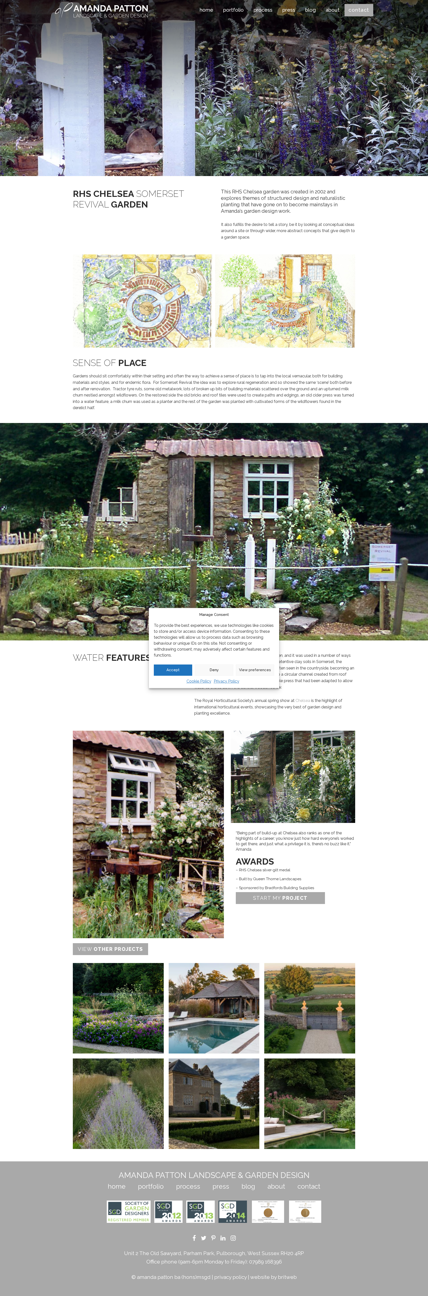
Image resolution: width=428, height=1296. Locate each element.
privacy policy (230, 1277)
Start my (280, 898)
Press (288, 10)
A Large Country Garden (309, 1008)
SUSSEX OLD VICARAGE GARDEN (118, 1008)
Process (263, 10)
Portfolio (233, 10)
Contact (358, 10)
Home (206, 10)
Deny (214, 670)
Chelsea (302, 700)
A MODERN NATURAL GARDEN (118, 1103)
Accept (173, 670)
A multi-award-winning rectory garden (310, 1103)
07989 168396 (265, 1262)
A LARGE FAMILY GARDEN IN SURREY (214, 1008)
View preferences (255, 670)
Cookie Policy (199, 681)
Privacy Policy (226, 681)
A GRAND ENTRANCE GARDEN (213, 1103)
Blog (310, 10)
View (110, 949)
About (333, 10)
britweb (287, 1277)
